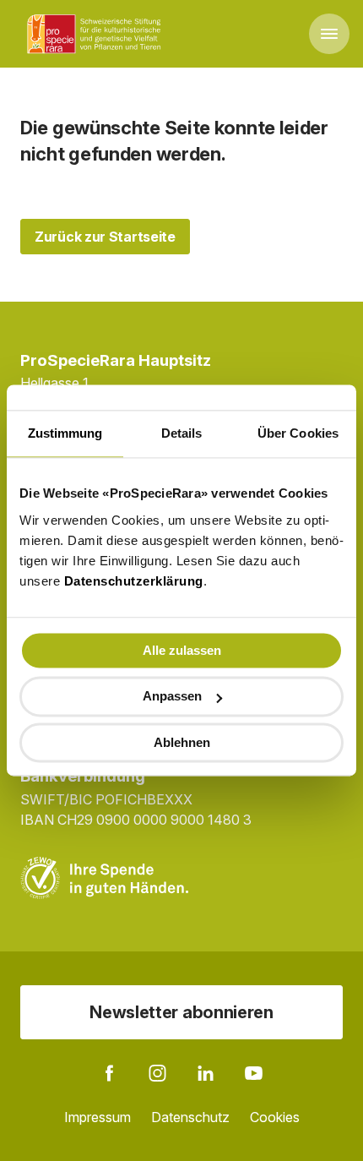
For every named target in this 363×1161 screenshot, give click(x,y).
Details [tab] (182, 433)
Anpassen (172, 697)
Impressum (97, 1117)
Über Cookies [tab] (298, 433)
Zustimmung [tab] (65, 433)
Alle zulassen (182, 650)
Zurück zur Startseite (105, 236)
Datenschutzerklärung (133, 581)
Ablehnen (182, 742)
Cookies (275, 1117)
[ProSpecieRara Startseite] (97, 34)
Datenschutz (190, 1117)
